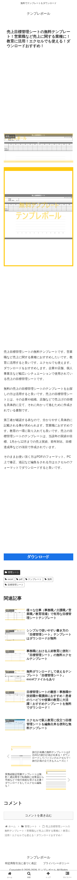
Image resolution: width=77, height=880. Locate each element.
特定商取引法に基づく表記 (20, 863)
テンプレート (34, 579)
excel (10, 579)
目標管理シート (15, 584)
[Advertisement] (38, 92)
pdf (20, 579)
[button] (69, 527)
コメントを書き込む (38, 815)
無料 (49, 579)
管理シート (13, 572)
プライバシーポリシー (56, 863)
